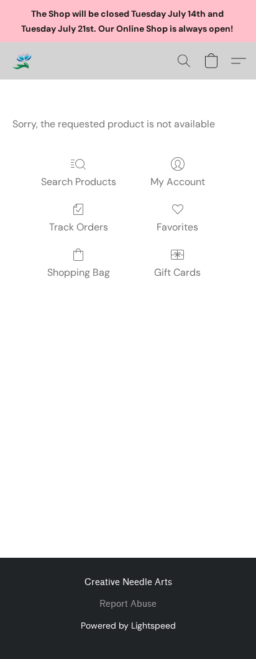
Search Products (78, 181)
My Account (177, 181)
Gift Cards (177, 272)
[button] (22, 61)
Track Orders (78, 227)
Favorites (177, 227)
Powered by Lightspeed (128, 625)
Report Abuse (128, 604)
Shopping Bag (78, 272)
